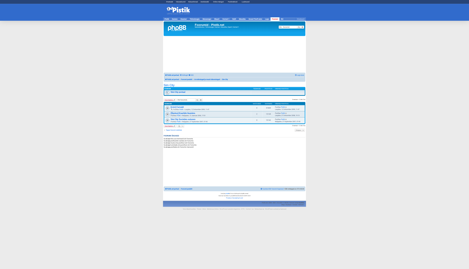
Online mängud (218, 2)
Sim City (169, 85)
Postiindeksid (232, 2)
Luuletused (245, 2)
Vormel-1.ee (250, 209)
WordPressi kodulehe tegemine (230, 209)
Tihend (199, 209)
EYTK (243, 209)
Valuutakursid (180, 2)
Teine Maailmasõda (189, 209)
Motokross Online (213, 209)
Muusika (242, 19)
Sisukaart (300, 19)
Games (174, 19)
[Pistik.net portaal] (179, 28)
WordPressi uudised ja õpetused (275, 209)
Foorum (275, 19)
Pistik (167, 19)
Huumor (184, 19)
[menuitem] (191, 75)
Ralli (234, 19)
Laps (267, 19)
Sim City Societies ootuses (183, 119)
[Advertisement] (249, 10)
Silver (204, 209)
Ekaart (216, 19)
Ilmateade (169, 2)
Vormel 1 (225, 19)
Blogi (283, 205)
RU (282, 19)
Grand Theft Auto (255, 19)
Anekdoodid (205, 2)
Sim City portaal (178, 92)
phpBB (227, 193)
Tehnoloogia (195, 19)
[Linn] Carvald (177, 107)
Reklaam (301, 205)
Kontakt (295, 205)
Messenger (207, 19)
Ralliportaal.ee (259, 209)
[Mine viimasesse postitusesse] (286, 107)
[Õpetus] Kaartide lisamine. (183, 113)
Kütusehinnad (193, 2)
